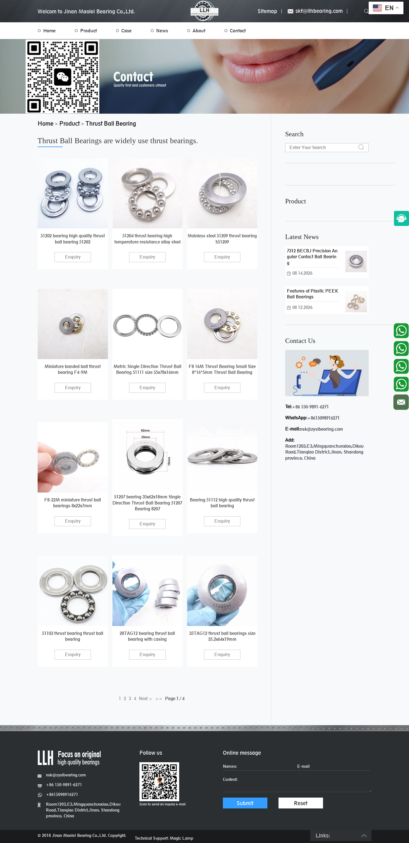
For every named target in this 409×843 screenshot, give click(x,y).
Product (88, 30)
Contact (238, 30)
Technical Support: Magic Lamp (164, 838)
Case (126, 30)
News (162, 30)
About (199, 30)
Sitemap (267, 11)
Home (49, 30)
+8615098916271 (323, 418)
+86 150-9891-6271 (310, 407)
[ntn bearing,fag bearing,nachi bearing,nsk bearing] (204, 11)
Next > (145, 698)
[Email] (401, 401)
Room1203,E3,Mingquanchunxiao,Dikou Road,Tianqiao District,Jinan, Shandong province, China (83, 810)
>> (158, 698)
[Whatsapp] (401, 329)
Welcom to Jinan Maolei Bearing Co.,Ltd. (86, 11)
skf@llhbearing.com (318, 11)
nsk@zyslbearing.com (321, 429)
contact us (300, 340)
